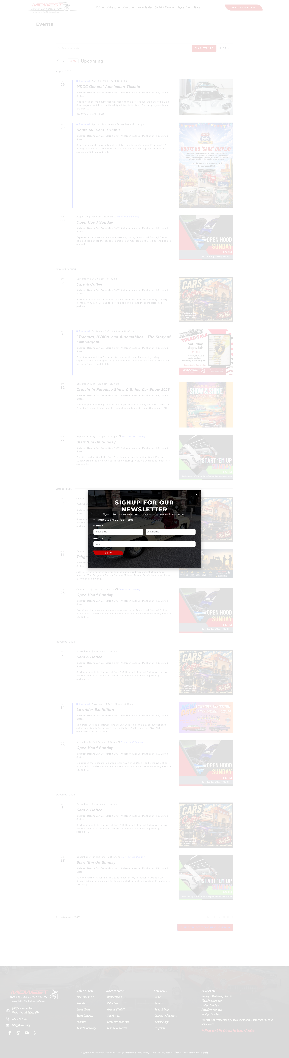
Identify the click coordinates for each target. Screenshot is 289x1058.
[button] (196, 494)
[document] (144, 529)
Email (98, 538)
